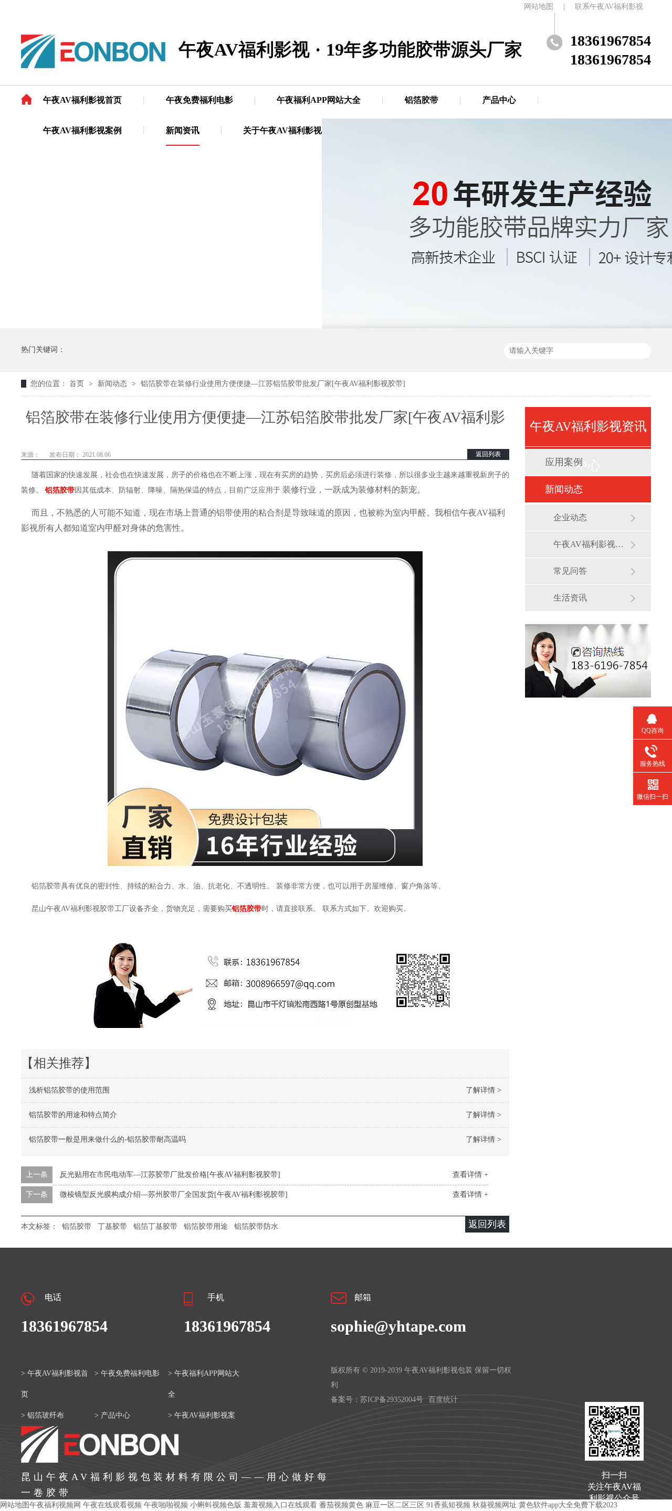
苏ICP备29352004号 (391, 1399)
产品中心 (499, 99)
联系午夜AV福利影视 (609, 6)
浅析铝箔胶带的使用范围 (69, 1090)
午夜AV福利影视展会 (591, 544)
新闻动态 (113, 384)
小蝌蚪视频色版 (216, 1505)
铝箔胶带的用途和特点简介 (73, 1115)
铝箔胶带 (421, 99)
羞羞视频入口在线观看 (280, 1505)
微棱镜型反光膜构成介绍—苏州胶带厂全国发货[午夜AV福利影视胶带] (174, 1194)
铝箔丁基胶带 (155, 1226)
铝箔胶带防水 (256, 1226)
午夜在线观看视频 (112, 1505)
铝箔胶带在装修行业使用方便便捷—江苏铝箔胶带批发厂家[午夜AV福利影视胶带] (273, 384)
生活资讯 (570, 597)
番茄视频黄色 (341, 1505)
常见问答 (570, 570)
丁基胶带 (112, 1226)
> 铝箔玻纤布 (42, 1415)
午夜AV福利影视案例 (82, 130)
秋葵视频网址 (494, 1505)
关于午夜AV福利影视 (282, 130)
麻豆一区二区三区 (394, 1505)
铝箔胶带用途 (206, 1226)
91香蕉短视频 (448, 1505)
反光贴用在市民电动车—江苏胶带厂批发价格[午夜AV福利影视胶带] (170, 1174)
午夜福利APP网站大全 (319, 99)
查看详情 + (470, 1174)
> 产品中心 (112, 1415)
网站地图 (538, 6)
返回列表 (488, 454)
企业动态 (570, 517)
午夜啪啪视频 (166, 1505)
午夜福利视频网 (55, 1505)
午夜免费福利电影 (199, 99)
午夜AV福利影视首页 (82, 99)
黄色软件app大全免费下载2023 (568, 1505)
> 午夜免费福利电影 (127, 1373)
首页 (77, 384)
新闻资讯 (183, 130)
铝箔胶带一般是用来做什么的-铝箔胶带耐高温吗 (107, 1139)
